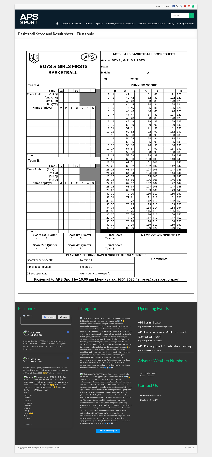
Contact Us (189, 448)
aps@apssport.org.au (153, 395)
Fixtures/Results (114, 23)
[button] (49, 317)
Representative (155, 23)
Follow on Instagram (108, 430)
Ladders (130, 23)
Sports (99, 23)
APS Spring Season (150, 322)
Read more (32, 349)
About (65, 23)
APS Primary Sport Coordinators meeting (165, 346)
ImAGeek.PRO (54, 448)
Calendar (76, 23)
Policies (89, 23)
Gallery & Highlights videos (180, 23)
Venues (141, 23)
